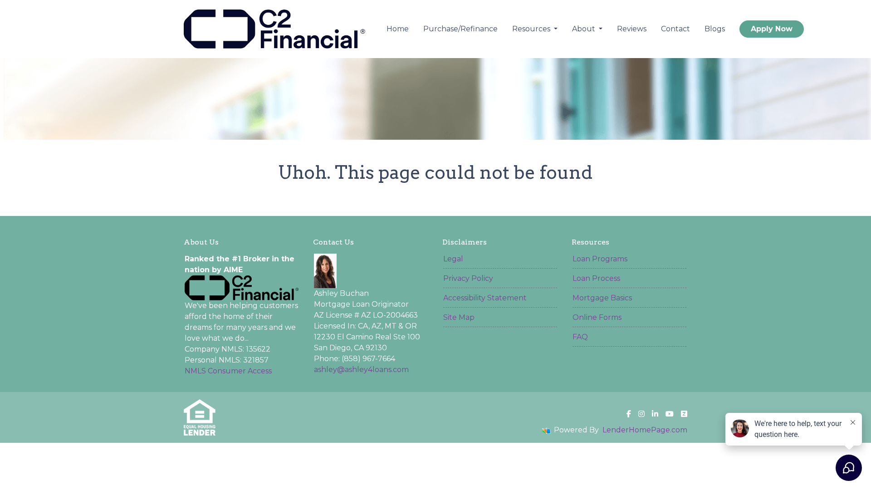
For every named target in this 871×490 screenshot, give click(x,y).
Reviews (631, 28)
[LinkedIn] (655, 413)
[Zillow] (684, 413)
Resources (532, 28)
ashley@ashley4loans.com (361, 369)
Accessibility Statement (485, 298)
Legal (453, 259)
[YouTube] (669, 413)
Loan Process (596, 278)
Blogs (715, 28)
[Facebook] (628, 413)
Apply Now (772, 28)
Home (398, 28)
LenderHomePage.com (644, 430)
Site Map (459, 317)
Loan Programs (600, 259)
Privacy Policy (468, 278)
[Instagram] (641, 413)
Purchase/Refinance (460, 28)
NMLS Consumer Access (228, 371)
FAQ (580, 337)
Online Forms (597, 317)
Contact (675, 28)
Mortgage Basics (602, 298)
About (584, 28)
